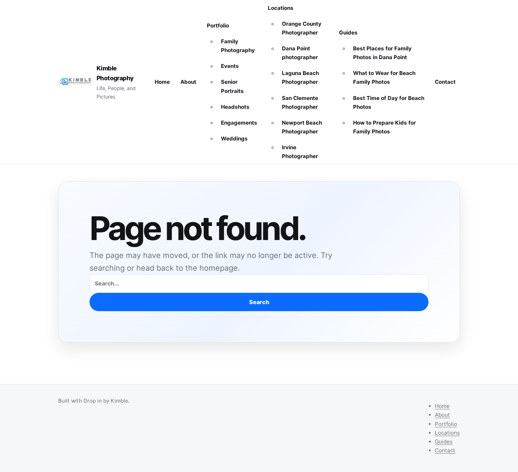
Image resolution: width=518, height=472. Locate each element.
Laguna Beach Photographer (300, 77)
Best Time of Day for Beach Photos (388, 102)
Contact (445, 81)
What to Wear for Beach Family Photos (384, 77)
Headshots (235, 106)
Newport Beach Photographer (302, 127)
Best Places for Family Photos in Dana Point (382, 53)
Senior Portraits (232, 86)
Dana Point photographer (300, 53)
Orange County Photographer (301, 28)
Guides (348, 32)
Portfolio (218, 25)
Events (230, 66)
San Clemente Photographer (300, 102)
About (188, 81)
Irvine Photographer (300, 151)
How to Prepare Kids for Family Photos (384, 127)
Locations (281, 8)
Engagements (239, 122)
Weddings (234, 138)
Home (162, 81)
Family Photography (238, 46)
